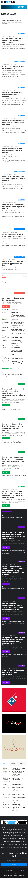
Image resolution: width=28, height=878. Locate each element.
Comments (22, 763)
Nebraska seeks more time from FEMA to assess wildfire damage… (12, 95)
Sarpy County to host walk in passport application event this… (12, 264)
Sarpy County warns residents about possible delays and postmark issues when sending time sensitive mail (18, 340)
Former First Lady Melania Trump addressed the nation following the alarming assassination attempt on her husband (13, 571)
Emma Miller (5, 90)
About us (10, 875)
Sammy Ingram (6, 64)
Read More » (6, 306)
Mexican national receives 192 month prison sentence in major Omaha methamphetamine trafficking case (18, 771)
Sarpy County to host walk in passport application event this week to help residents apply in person (18, 331)
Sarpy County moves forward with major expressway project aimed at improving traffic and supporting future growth (18, 313)
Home (5, 875)
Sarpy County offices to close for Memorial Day (13, 68)
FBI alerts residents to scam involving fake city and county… (13, 235)
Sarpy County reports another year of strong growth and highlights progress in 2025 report (17, 361)
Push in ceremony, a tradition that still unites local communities (13, 673)
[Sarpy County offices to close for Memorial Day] (6, 780)
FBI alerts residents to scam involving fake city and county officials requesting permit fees (17, 323)
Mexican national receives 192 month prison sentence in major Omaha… (13, 40)
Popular (13, 763)
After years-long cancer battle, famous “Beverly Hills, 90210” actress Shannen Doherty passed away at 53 (13, 641)
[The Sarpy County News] (9, 2)
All (18, 368)
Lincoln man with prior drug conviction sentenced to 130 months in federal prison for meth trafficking (12, 494)
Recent (5, 763)
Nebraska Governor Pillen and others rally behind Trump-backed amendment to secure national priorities (13, 535)
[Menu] (2, 2)
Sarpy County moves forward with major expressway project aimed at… (13, 179)
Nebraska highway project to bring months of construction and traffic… (13, 123)
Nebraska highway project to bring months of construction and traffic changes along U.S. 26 (13, 460)
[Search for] (26, 2)
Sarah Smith (5, 36)
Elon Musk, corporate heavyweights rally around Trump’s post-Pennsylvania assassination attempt (12, 606)
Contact (15, 875)
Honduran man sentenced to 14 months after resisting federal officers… (14, 207)
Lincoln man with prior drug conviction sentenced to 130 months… (12, 151)
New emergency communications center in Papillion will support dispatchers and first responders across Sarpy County (18, 351)
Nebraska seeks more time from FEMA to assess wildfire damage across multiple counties (12, 427)
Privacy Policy (21, 875)
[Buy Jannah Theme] (14, 6)
